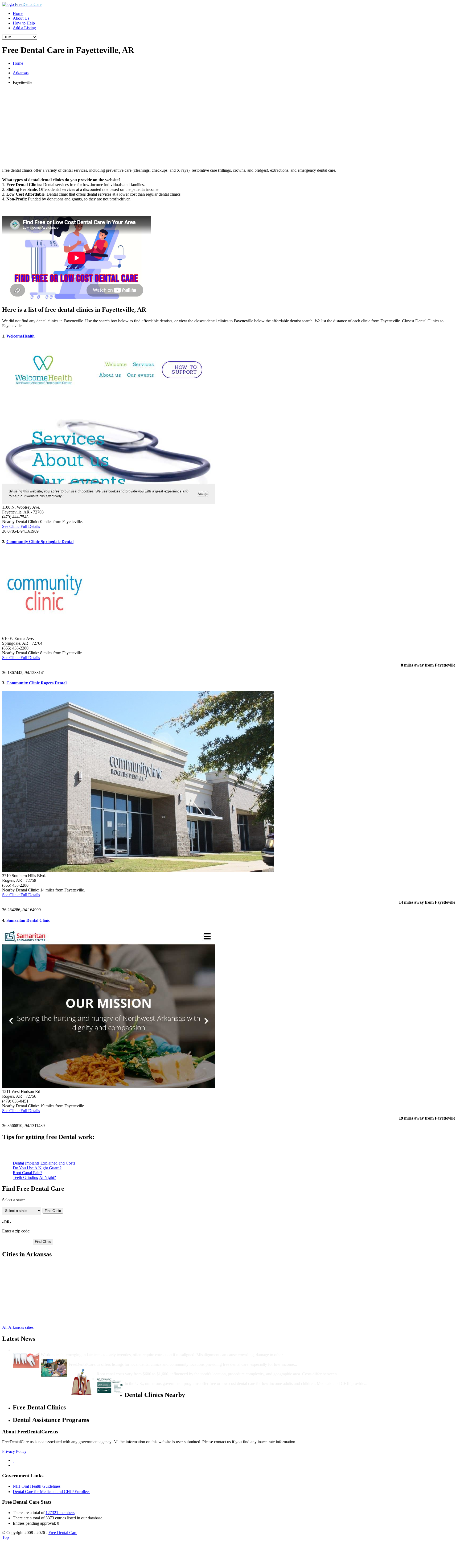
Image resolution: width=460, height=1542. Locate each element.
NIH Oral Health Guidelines (36, 1486)
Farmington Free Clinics (33, 1270)
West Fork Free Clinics (32, 1313)
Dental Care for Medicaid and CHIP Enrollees (51, 1491)
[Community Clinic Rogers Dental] (138, 871)
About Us (21, 18)
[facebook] (13, 1460)
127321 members (60, 1512)
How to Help (24, 23)
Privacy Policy (14, 1451)
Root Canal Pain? (27, 1172)
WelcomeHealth (20, 336)
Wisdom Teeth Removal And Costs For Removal (84, 1350)
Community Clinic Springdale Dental (39, 541)
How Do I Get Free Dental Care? (98, 1359)
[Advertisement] (230, 126)
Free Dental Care (62, 1532)
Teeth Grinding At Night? (34, 1177)
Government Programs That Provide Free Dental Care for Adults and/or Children (199, 1378)
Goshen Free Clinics (30, 1280)
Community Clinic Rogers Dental (36, 683)
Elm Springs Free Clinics (34, 1265)
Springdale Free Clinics (32, 1304)
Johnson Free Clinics (30, 1289)
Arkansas (20, 73)
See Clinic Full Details (21, 526)
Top (5, 1537)
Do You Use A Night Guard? (37, 1168)
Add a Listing (24, 28)
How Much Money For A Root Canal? (131, 1369)
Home (18, 13)
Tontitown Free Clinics (32, 1308)
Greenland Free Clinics (32, 1284)
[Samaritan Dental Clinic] (108, 1086)
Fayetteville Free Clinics (33, 1275)
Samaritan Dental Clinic (28, 920)
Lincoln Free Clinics (30, 1294)
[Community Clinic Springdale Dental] (44, 633)
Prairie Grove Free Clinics (35, 1299)
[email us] (13, 1465)
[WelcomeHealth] (108, 502)
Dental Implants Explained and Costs (44, 1163)
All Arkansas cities (18, 1327)
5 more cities (23, 1318)
